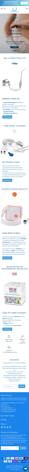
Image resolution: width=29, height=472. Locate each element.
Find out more (7, 117)
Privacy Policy (17, 368)
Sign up (22, 386)
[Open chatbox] (25, 469)
